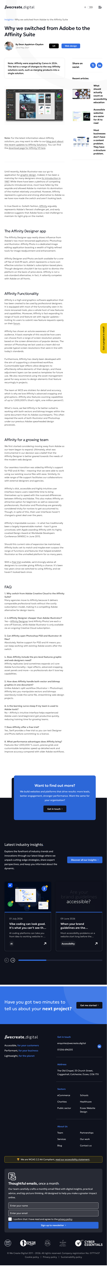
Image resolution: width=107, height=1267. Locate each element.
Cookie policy (32, 1257)
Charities (62, 1101)
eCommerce (63, 1095)
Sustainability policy (71, 1257)
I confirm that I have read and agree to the (42, 1219)
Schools (84, 1095)
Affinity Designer (19, 621)
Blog (59, 1145)
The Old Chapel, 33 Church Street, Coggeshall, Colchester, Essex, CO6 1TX (78, 1072)
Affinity (43, 206)
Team (60, 1132)
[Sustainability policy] (28, 1243)
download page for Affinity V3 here (27, 148)
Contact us (86, 1145)
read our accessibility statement (72, 1159)
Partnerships (87, 1132)
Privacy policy (50, 1257)
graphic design (28, 174)
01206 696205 (65, 1049)
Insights (8, 19)
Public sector (64, 1108)
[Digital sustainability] (63, 1243)
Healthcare (86, 1101)
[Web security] (88, 1243)
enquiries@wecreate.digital (71, 1043)
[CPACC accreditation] (7, 1243)
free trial (16, 562)
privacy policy (65, 1219)
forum (16, 323)
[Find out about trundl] (48, 1243)
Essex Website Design (87, 1110)
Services (61, 1139)
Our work (85, 1139)
